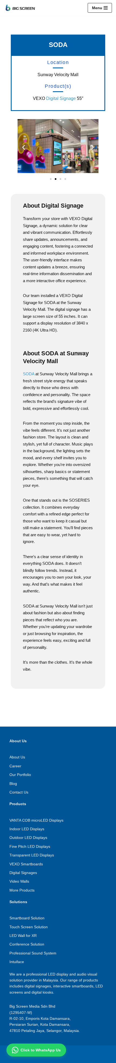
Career (15, 766)
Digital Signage (61, 98)
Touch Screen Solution (28, 927)
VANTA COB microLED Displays (36, 820)
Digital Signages (23, 872)
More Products (22, 890)
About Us (17, 757)
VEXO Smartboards (26, 864)
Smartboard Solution (27, 918)
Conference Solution (26, 944)
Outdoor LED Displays (28, 837)
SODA (28, 374)
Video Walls (19, 881)
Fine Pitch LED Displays (29, 846)
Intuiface (16, 962)
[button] (23, 147)
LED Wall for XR (23, 935)
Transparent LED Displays (31, 855)
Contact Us (18, 792)
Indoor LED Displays (26, 829)
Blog (13, 783)
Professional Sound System (32, 953)
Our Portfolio (20, 774)
